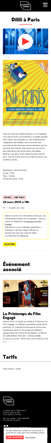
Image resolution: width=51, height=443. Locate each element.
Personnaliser (30, 437)
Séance (8, 197)
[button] (45, 5)
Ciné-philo (19, 197)
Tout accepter (14, 437)
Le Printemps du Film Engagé (22, 315)
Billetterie (9, 244)
